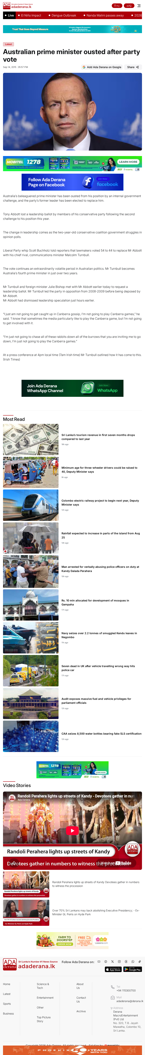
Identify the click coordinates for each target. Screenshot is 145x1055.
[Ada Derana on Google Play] (132, 969)
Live (11, 15)
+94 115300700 (126, 990)
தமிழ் (129, 5)
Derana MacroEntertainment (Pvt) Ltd (127, 1021)
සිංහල (117, 5)
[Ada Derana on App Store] (113, 969)
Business (8, 1013)
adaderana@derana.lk (129, 1001)
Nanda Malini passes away (90, 15)
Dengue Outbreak (48, 15)
